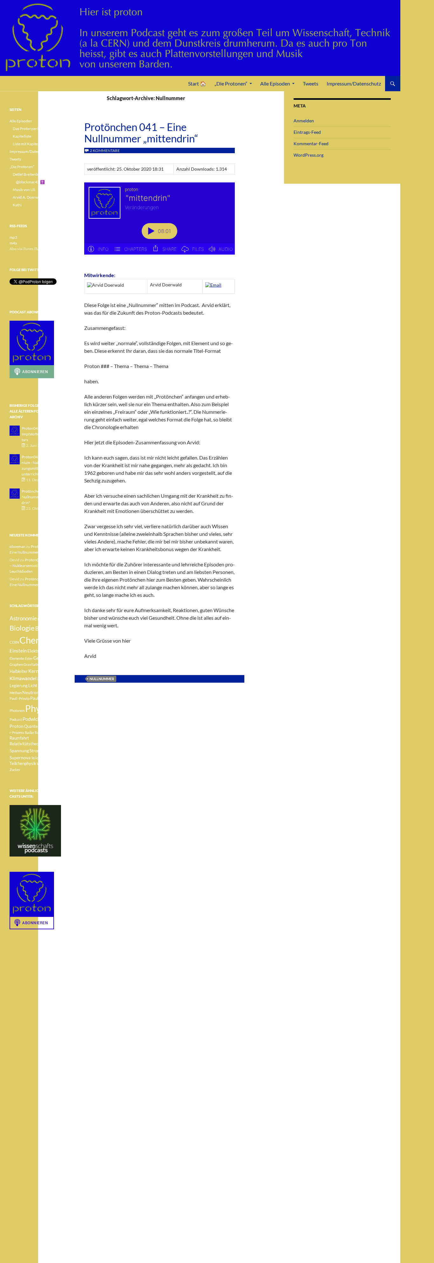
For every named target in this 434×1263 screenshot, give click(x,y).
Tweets (310, 83)
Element (52, 651)
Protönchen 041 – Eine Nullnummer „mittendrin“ (141, 132)
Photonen (17, 710)
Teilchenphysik (23, 763)
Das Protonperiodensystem (35, 128)
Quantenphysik (38, 726)
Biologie (22, 628)
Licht (32, 685)
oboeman (17, 546)
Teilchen (37, 758)
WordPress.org (308, 155)
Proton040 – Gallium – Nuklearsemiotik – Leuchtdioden (35, 565)
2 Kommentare (105, 150)
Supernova (20, 757)
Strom (35, 750)
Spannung (19, 750)
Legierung (19, 685)
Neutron (30, 692)
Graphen (16, 664)
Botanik (44, 628)
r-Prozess (17, 732)
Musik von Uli (24, 189)
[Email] (213, 284)
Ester (29, 658)
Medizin (46, 685)
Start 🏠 (197, 83)
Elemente (17, 658)
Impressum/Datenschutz (354, 83)
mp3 (13, 237)
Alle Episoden (275, 83)
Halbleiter (19, 671)
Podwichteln (35, 719)
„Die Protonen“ (231, 83)
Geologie (42, 658)
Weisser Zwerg (48, 763)
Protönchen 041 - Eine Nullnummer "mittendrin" (40, 497)
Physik (38, 708)
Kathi (17, 204)
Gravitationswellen (38, 664)
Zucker (15, 770)
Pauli (44, 693)
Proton (17, 726)
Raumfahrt (19, 738)
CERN (14, 642)
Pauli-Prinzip (20, 698)
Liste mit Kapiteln (27, 143)
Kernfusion (39, 671)
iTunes (39, 248)
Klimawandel (23, 678)
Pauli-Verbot (41, 698)
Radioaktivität (46, 732)
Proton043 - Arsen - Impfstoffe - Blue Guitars (39, 434)
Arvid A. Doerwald (28, 197)
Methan (16, 693)
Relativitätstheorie (27, 743)
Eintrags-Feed (307, 132)
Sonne (49, 744)
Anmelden (304, 120)
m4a (13, 243)
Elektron (35, 650)
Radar (29, 732)
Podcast (16, 719)
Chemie (34, 639)
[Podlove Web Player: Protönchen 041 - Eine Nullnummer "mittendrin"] (159, 222)
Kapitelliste (22, 136)
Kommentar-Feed (311, 143)
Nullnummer (102, 679)
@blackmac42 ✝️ (30, 182)
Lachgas (43, 679)
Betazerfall (46, 619)
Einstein (18, 650)
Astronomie (23, 618)
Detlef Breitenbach (28, 174)
